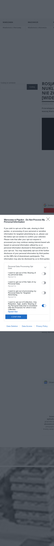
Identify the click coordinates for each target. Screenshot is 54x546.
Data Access (27, 326)
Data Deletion (12, 326)
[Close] (48, 219)
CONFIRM (16, 317)
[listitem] (27, 267)
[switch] (44, 273)
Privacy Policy (42, 326)
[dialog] (27, 273)
